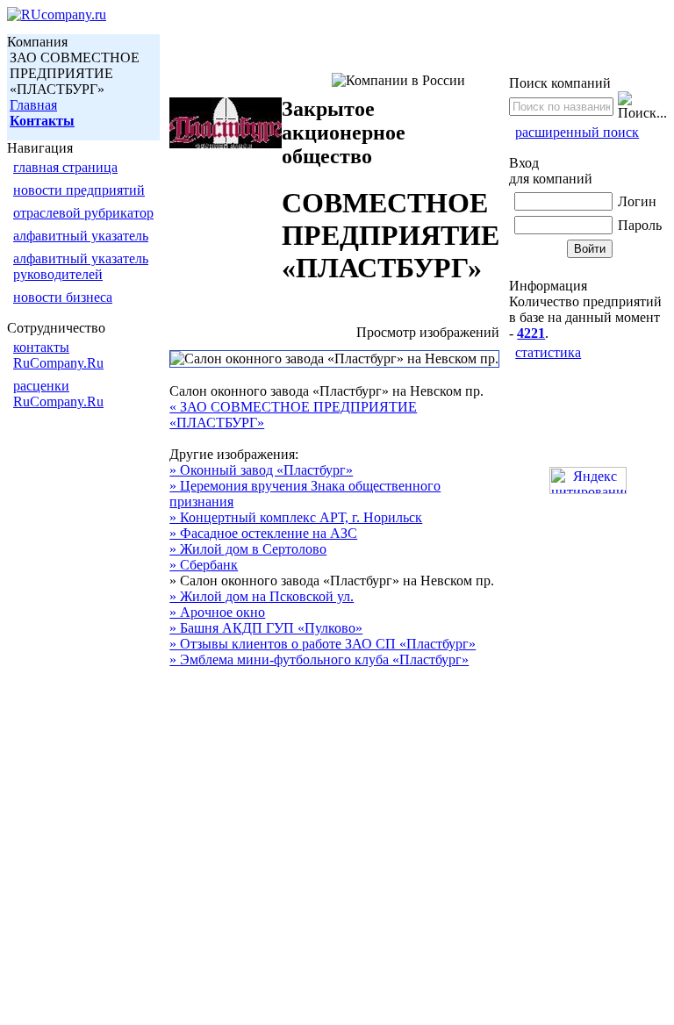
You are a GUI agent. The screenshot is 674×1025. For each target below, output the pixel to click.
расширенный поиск (577, 132)
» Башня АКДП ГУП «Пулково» (265, 627)
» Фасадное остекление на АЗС (263, 533)
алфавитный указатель (80, 235)
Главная (33, 104)
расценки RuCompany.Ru (58, 393)
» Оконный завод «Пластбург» (261, 469)
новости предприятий (79, 190)
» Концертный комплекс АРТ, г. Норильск (295, 517)
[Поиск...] (642, 106)
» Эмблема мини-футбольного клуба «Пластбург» (319, 659)
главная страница (65, 167)
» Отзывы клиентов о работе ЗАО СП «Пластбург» (322, 643)
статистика (548, 352)
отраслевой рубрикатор (83, 212)
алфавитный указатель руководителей (80, 266)
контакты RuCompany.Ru (58, 355)
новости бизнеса (62, 297)
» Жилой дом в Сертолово (247, 548)
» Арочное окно (217, 612)
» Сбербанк (203, 564)
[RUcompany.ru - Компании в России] (56, 14)
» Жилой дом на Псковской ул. (261, 596)
